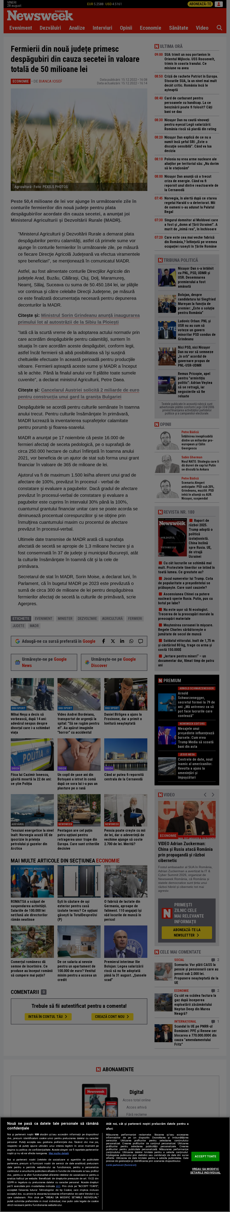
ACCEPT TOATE (205, 1156)
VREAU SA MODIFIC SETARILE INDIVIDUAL (205, 1170)
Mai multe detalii (59, 1153)
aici (58, 1186)
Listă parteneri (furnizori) (121, 1165)
